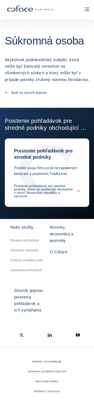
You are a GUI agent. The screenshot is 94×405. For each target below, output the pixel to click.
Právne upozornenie (47, 361)
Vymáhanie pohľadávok (26, 270)
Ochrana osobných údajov (47, 371)
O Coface (58, 252)
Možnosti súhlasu (47, 391)
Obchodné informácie (24, 250)
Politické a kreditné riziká (26, 260)
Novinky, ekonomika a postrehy (62, 234)
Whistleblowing (47, 381)
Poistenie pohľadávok (24, 240)
